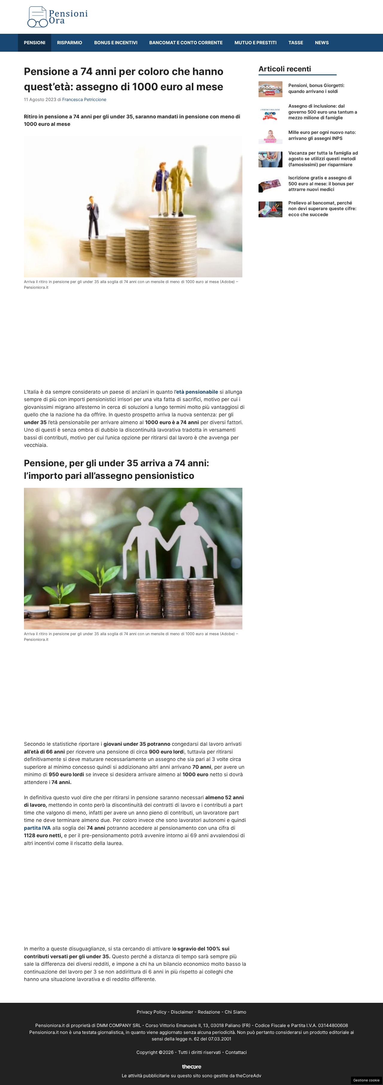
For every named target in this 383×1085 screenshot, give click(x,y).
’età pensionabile (196, 392)
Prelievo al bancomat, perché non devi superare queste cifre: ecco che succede (322, 208)
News (322, 42)
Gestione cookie (366, 1080)
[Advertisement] (135, 339)
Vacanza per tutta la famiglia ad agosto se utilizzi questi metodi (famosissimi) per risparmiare (323, 158)
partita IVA (37, 828)
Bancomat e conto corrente (186, 42)
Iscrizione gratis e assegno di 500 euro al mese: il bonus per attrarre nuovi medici (321, 183)
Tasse (295, 42)
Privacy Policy (151, 1012)
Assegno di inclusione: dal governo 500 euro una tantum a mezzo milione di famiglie (322, 111)
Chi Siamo (235, 1012)
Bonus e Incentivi (115, 42)
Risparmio (69, 42)
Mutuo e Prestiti (255, 42)
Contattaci (236, 1052)
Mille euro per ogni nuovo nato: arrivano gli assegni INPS (322, 135)
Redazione (209, 1012)
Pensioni (34, 42)
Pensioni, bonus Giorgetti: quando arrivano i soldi (316, 88)
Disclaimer (182, 1012)
